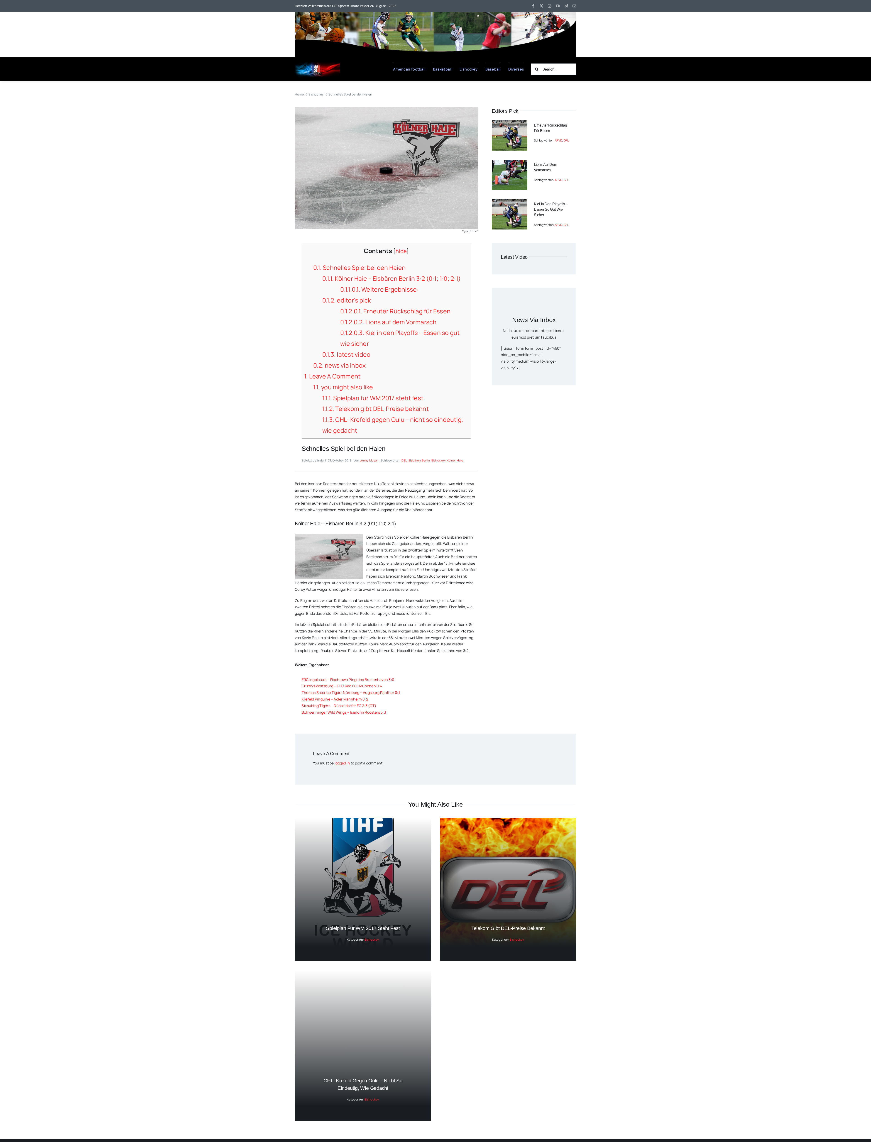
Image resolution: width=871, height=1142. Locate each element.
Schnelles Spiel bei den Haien (359, 268)
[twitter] (541, 6)
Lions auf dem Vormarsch (388, 322)
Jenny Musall (369, 460)
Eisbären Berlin (419, 460)
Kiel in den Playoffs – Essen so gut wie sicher (551, 209)
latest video (346, 354)
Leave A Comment (332, 376)
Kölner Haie (455, 460)
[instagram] (549, 6)
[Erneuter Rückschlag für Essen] (509, 123)
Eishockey (438, 460)
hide (401, 251)
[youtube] (558, 6)
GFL (566, 140)
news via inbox (339, 365)
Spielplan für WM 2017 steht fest (372, 398)
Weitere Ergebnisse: (379, 289)
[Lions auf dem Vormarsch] (509, 162)
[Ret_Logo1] (317, 63)
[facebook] (533, 6)
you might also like (343, 387)
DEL (404, 460)
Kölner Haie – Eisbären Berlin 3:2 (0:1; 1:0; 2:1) (391, 278)
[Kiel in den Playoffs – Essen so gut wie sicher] (509, 202)
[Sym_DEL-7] (386, 109)
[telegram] (566, 6)
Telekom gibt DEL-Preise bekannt (375, 409)
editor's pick (346, 300)
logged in (342, 763)
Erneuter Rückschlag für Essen (395, 311)
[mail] (574, 6)
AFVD (558, 140)
